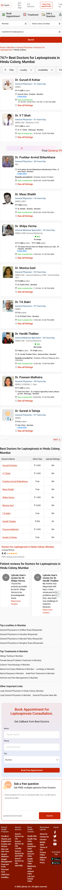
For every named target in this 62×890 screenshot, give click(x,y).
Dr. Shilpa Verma (25, 226)
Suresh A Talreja (9, 537)
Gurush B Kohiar (9, 465)
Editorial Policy (43, 858)
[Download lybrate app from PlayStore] (56, 860)
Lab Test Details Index (30, 878)
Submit (49, 816)
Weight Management (6, 860)
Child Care (5, 874)
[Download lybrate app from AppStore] (56, 864)
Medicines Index (31, 867)
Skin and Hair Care (5, 850)
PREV (6, 440)
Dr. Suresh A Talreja (27, 411)
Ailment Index (30, 872)
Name (6, 728)
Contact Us (44, 837)
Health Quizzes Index (30, 853)
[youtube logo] (55, 845)
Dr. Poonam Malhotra (28, 377)
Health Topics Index (30, 861)
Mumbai (11, 47)
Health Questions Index (31, 846)
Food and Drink (5, 865)
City (5, 753)
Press (42, 863)
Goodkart (5, 836)
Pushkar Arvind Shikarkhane (15, 481)
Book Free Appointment (46, 5)
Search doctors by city (19, 836)
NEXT (55, 440)
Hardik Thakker (9, 521)
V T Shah (6, 473)
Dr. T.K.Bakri (23, 302)
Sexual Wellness (5, 855)
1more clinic (22, 96)
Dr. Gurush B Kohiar (27, 80)
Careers (43, 839)
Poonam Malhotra (10, 529)
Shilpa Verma (8, 497)
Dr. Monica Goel (25, 268)
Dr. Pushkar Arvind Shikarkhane (35, 157)
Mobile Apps (42, 843)
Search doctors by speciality (19, 853)
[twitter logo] (55, 837)
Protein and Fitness (6, 845)
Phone (6, 741)
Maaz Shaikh (8, 489)
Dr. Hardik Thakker (27, 333)
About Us (43, 834)
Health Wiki (32, 836)
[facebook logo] (55, 833)
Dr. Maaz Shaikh (25, 194)
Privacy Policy (43, 853)
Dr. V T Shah (23, 115)
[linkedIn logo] (55, 841)
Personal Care (5, 870)
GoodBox (5, 877)
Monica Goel (8, 505)
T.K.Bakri (6, 513)
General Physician (24, 47)
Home (2, 47)
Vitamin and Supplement (6, 840)
